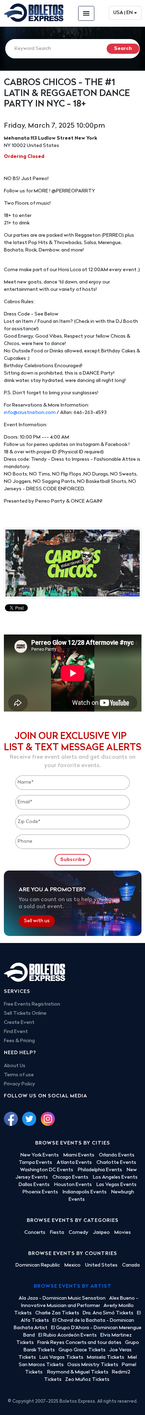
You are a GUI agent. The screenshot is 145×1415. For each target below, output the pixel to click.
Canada (131, 1265)
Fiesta (57, 1232)
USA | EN (123, 12)
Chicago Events (70, 1177)
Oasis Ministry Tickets (92, 1365)
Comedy (78, 1232)
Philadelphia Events (100, 1170)
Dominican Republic (37, 1265)
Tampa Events (35, 1162)
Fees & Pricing (19, 1041)
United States (101, 1265)
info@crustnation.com (30, 412)
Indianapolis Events (85, 1192)
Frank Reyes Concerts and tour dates (79, 1342)
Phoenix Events (40, 1192)
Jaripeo (101, 1232)
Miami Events (78, 1155)
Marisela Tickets (105, 1357)
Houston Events (73, 1184)
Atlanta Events (74, 1162)
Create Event (19, 1022)
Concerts (34, 1232)
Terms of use (19, 1075)
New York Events (39, 1155)
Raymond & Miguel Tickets (77, 1372)
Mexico (72, 1265)
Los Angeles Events (115, 1177)
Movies (122, 1232)
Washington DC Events (46, 1170)
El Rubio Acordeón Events (67, 1335)
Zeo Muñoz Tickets (87, 1379)
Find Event (16, 1031)
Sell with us (37, 921)
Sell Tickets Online (25, 1013)
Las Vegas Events (116, 1184)
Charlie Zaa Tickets (57, 1313)
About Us (14, 1066)
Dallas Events (34, 1184)
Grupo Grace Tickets (82, 1350)
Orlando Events (116, 1155)
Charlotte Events (116, 1162)
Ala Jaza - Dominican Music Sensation (62, 1298)
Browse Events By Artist (73, 1286)
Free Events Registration (32, 1004)
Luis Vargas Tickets (61, 1357)
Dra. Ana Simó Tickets (108, 1313)
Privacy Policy (19, 1084)
